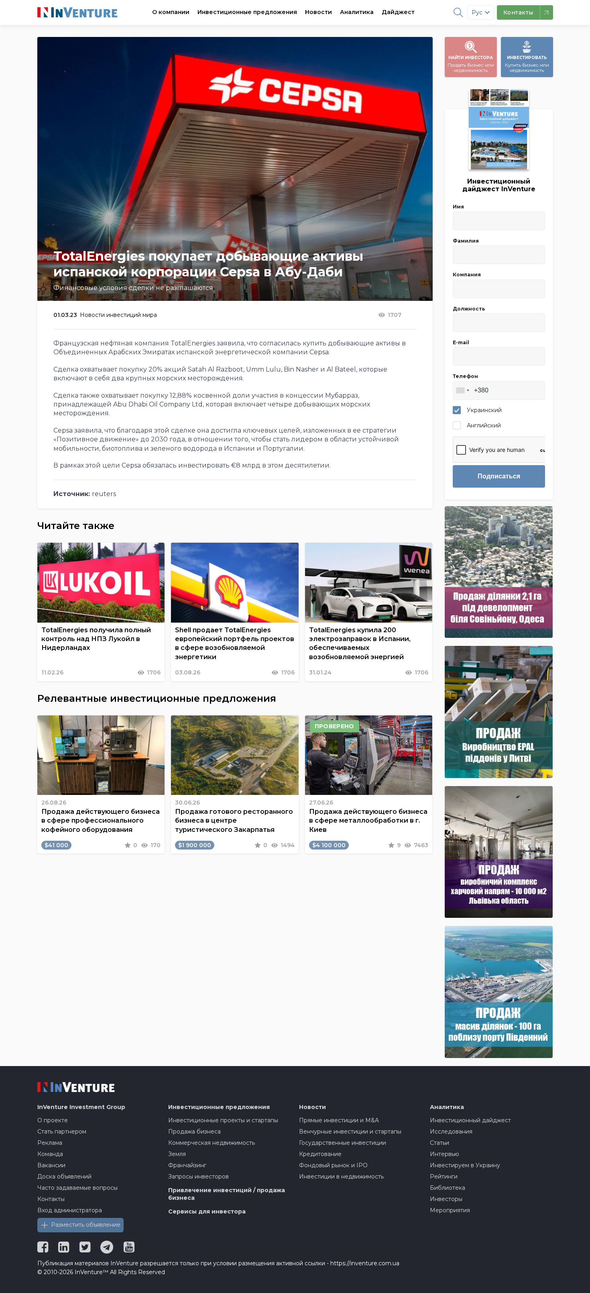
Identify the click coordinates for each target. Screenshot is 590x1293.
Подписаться (499, 476)
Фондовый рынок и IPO (333, 1165)
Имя (458, 207)
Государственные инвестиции (342, 1142)
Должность (469, 309)
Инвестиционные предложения (247, 12)
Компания (467, 275)
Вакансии (51, 1165)
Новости (318, 12)
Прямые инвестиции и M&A (339, 1120)
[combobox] (462, 390)
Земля (177, 1154)
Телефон (465, 376)
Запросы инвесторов (198, 1176)
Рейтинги (444, 1176)
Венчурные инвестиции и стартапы (350, 1131)
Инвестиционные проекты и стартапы (223, 1120)
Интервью (444, 1154)
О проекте (52, 1120)
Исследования (451, 1131)
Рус (477, 12)
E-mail (461, 342)
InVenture (81, 1107)
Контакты (51, 1199)
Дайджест (398, 12)
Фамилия (466, 241)
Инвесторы (446, 1199)
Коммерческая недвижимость (211, 1142)
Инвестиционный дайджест (470, 1120)
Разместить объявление (85, 1224)
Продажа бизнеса (194, 1131)
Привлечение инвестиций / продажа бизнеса (226, 1194)
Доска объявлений (64, 1176)
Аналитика (357, 12)
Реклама (49, 1142)
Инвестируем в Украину (465, 1165)
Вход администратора (69, 1210)
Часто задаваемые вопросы (77, 1187)
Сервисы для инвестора (207, 1211)
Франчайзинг (187, 1165)
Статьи (439, 1142)
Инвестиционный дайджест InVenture (498, 185)
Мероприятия (450, 1210)
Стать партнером (61, 1131)
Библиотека (447, 1187)
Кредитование (320, 1154)
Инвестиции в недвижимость (341, 1176)
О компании (170, 12)
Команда (50, 1154)
